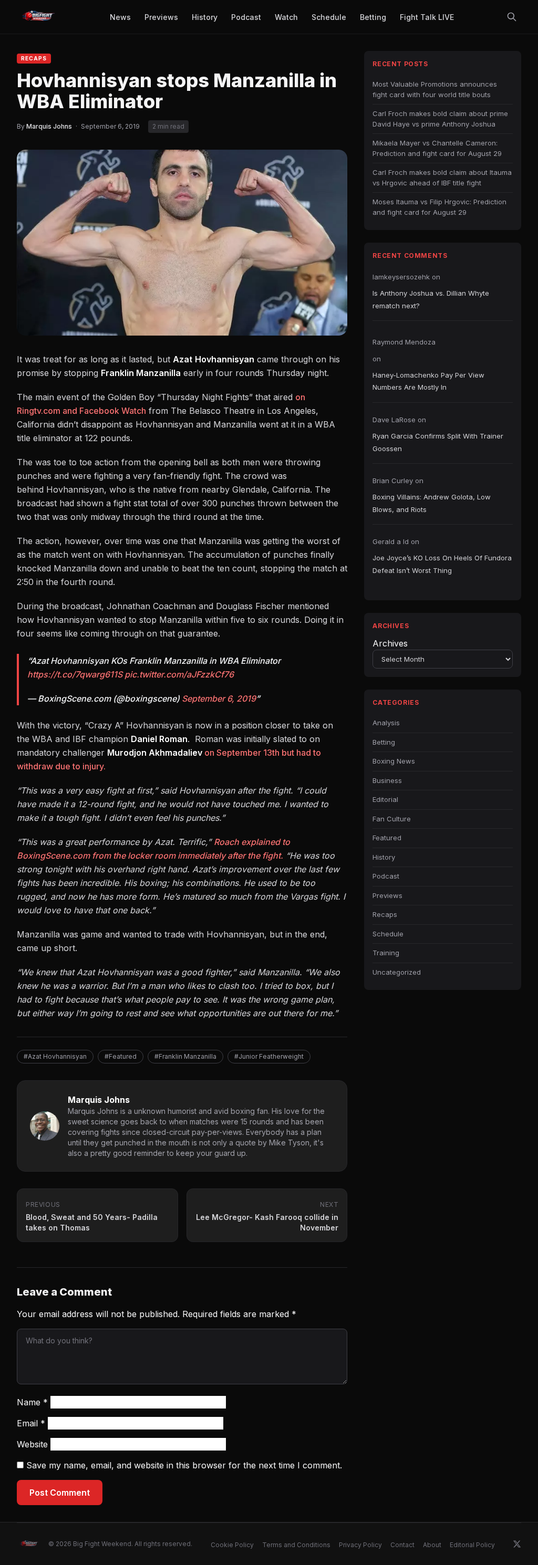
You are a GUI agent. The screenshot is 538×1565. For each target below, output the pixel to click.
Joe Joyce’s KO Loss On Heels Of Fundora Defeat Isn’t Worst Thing (442, 564)
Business (387, 780)
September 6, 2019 (219, 698)
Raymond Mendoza (404, 342)
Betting (384, 742)
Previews (387, 895)
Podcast (386, 876)
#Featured (121, 1056)
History (384, 857)
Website (32, 1444)
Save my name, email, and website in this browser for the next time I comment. (184, 1465)
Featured (387, 837)
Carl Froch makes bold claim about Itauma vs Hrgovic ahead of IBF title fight (442, 177)
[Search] (511, 16)
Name (32, 1402)
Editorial (385, 799)
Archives (390, 643)
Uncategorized (397, 972)
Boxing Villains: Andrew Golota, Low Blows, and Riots (432, 503)
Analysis (386, 722)
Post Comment (59, 1492)
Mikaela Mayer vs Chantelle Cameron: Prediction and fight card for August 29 (437, 148)
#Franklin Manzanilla (185, 1056)
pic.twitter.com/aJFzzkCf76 (179, 674)
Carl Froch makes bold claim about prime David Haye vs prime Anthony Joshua (440, 118)
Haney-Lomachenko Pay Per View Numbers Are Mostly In (428, 381)
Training (386, 952)
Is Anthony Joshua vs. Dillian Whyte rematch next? (431, 299)
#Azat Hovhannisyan (55, 1056)
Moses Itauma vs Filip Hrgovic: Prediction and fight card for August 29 (439, 206)
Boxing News (394, 761)
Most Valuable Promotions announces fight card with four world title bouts (435, 89)
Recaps (34, 58)
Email (31, 1423)
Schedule (388, 934)
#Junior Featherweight (269, 1056)
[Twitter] (517, 1544)
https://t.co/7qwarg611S (74, 674)
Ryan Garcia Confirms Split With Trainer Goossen (438, 442)
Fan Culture (392, 819)
